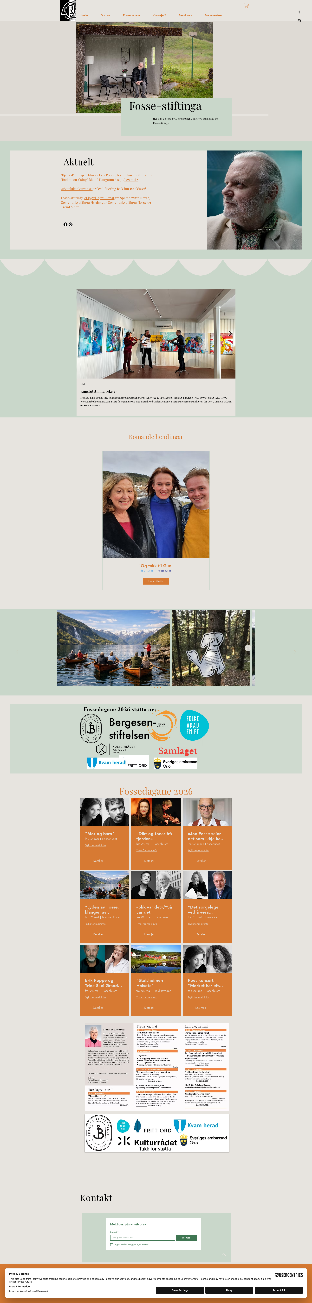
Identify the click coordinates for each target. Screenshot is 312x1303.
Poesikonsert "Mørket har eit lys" (203, 983)
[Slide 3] (157, 687)
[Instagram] (299, 20)
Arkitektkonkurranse (76, 188)
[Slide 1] (151, 687)
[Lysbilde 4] (160, 687)
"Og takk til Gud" (156, 565)
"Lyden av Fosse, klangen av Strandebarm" (102, 910)
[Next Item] (230, 333)
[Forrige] (23, 652)
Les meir (131, 179)
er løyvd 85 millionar (99, 198)
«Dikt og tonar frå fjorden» (154, 836)
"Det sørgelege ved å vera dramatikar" (203, 910)
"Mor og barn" (99, 833)
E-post (114, 1232)
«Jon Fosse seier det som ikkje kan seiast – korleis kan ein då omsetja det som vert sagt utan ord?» (207, 836)
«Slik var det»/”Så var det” (154, 910)
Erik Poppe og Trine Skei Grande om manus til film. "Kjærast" (103, 983)
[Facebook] (299, 12)
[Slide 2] (154, 687)
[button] (246, 5)
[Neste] (289, 652)
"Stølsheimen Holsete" (149, 983)
